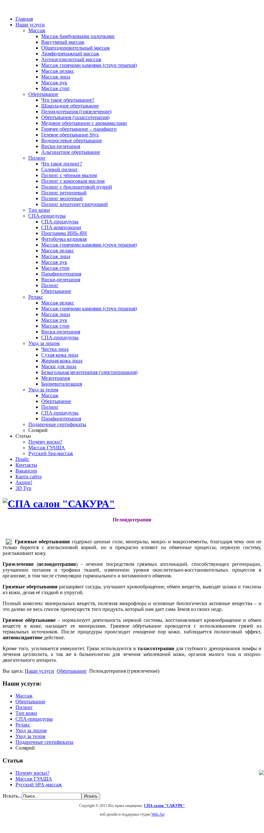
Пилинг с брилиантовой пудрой (76, 187)
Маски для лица (58, 366)
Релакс (35, 297)
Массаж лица (55, 77)
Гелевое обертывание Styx (70, 134)
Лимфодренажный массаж (70, 53)
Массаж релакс (57, 71)
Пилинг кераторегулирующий (74, 204)
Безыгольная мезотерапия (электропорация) (89, 372)
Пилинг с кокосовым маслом (73, 181)
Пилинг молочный (62, 198)
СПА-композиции (61, 227)
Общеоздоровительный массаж (75, 48)
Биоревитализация (61, 384)
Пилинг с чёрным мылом (69, 175)
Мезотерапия (55, 378)
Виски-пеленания (60, 146)
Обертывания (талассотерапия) (75, 117)
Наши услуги (39, 671)
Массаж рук (54, 82)
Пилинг (37, 158)
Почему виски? (45, 442)
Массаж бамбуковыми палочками (78, 36)
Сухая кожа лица (59, 355)
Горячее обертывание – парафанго (79, 129)
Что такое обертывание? (67, 100)
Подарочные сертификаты (57, 424)
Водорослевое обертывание (71, 140)
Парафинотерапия (61, 273)
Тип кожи (39, 210)
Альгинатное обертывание (70, 152)
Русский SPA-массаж (38, 784)
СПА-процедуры (47, 216)
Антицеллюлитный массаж (71, 59)
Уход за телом (43, 389)
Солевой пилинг (59, 169)
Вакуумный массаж (62, 42)
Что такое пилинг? (61, 163)
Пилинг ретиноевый (64, 192)
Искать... (12, 796)
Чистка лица (55, 349)
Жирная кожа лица (61, 360)
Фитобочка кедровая (64, 239)
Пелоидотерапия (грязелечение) (76, 111)
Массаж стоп (55, 88)
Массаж (36, 30)
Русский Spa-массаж (50, 453)
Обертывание (43, 94)
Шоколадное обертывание (70, 105)
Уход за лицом (44, 343)
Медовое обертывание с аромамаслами (84, 123)
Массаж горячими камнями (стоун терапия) (89, 65)
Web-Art (158, 814)
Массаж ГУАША (46, 447)
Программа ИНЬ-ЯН (64, 233)
